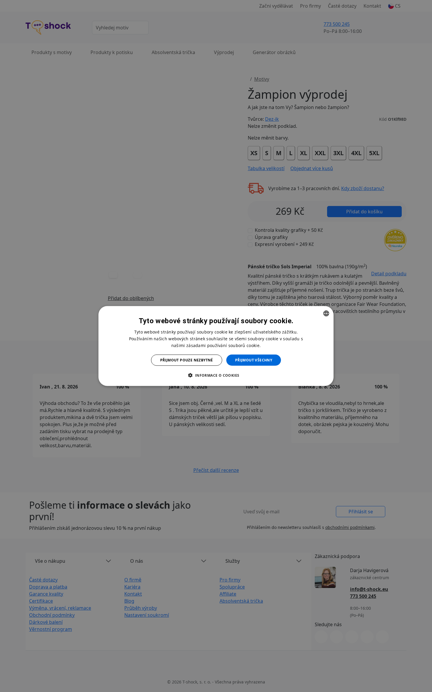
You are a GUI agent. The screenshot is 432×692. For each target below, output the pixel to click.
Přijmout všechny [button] (253, 360)
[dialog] (216, 346)
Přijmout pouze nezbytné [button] (186, 360)
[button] (215, 375)
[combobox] (326, 313)
